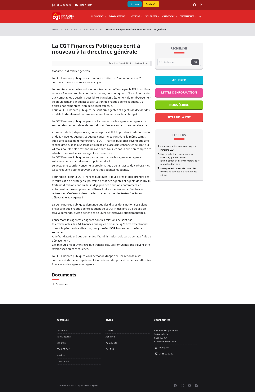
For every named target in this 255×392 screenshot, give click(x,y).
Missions (135, 16)
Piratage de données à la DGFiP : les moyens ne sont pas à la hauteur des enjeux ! (178, 171)
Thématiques (187, 16)
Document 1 (63, 284)
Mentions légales (91, 385)
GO (195, 62)
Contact (109, 330)
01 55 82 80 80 (64, 4)
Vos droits (151, 16)
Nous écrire (179, 105)
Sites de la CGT (179, 117)
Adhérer (179, 80)
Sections (134, 4)
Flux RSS (110, 349)
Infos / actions (117, 16)
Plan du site (111, 342)
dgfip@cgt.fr (85, 4)
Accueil (55, 29)
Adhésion (110, 336)
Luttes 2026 (88, 29)
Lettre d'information (179, 92)
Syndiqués (151, 4)
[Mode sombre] (200, 16)
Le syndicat (97, 16)
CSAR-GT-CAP (168, 16)
